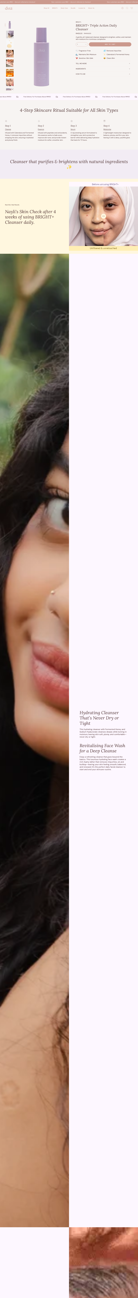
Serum (73, 129)
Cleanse (8, 129)
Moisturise (107, 129)
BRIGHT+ (78, 22)
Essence (41, 129)
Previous (16, 56)
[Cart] (131, 8)
